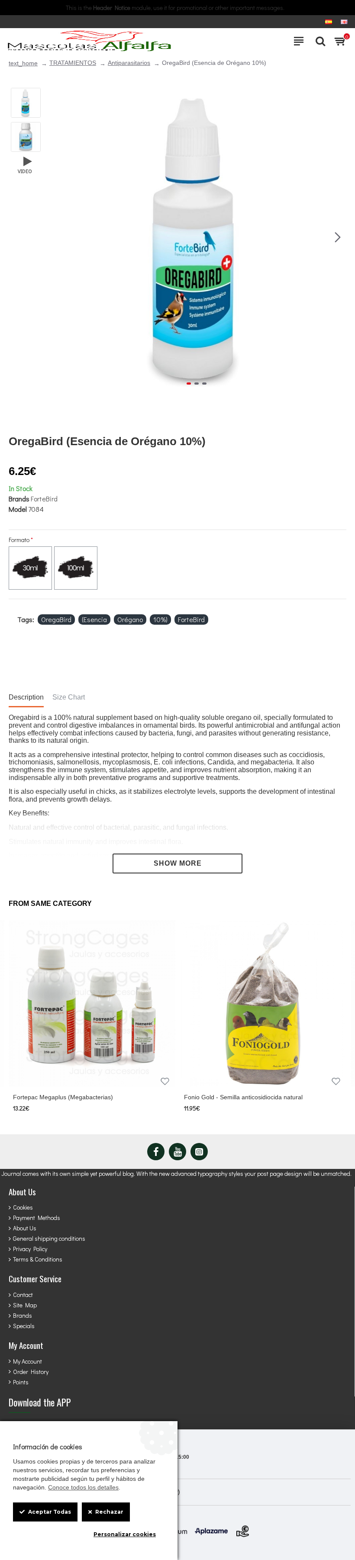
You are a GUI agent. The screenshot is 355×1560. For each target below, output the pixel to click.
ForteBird (44, 498)
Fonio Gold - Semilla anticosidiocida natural (73, 1097)
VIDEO (25, 170)
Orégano (130, 619)
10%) (160, 619)
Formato (19, 540)
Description (26, 697)
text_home (23, 63)
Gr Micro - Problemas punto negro (232, 1097)
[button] (56, 237)
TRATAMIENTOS (72, 62)
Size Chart (68, 697)
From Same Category (50, 903)
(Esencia (94, 619)
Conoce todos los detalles (83, 1487)
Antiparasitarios (129, 62)
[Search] (318, 41)
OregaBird (56, 619)
